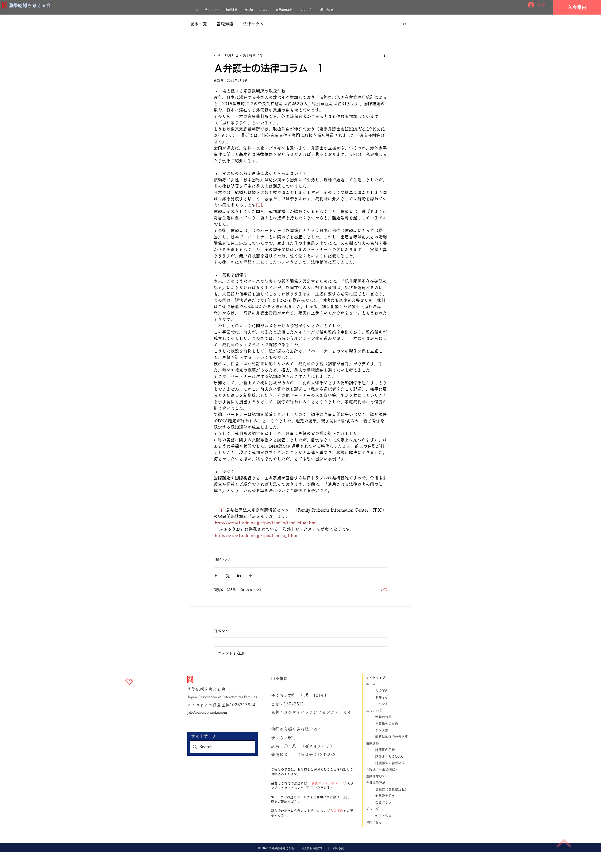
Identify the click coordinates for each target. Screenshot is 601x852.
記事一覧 (198, 24)
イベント (381, 703)
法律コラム (253, 24)
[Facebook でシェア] (216, 575)
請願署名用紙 (385, 749)
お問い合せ (374, 822)
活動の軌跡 (383, 717)
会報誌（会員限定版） (391, 789)
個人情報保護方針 (312, 848)
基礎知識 (224, 24)
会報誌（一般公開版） (382, 769)
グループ (372, 809)
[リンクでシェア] (250, 575)
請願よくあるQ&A (389, 756)
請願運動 (372, 743)
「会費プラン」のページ (326, 783)
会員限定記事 (386, 796)
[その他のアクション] (384, 55)
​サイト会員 (383, 815)
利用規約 (338, 848)
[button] (405, 24)
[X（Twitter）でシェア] (227, 575)
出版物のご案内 (388, 723)
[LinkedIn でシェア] (239, 575)
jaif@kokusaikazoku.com (207, 712)
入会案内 (336, 810)
